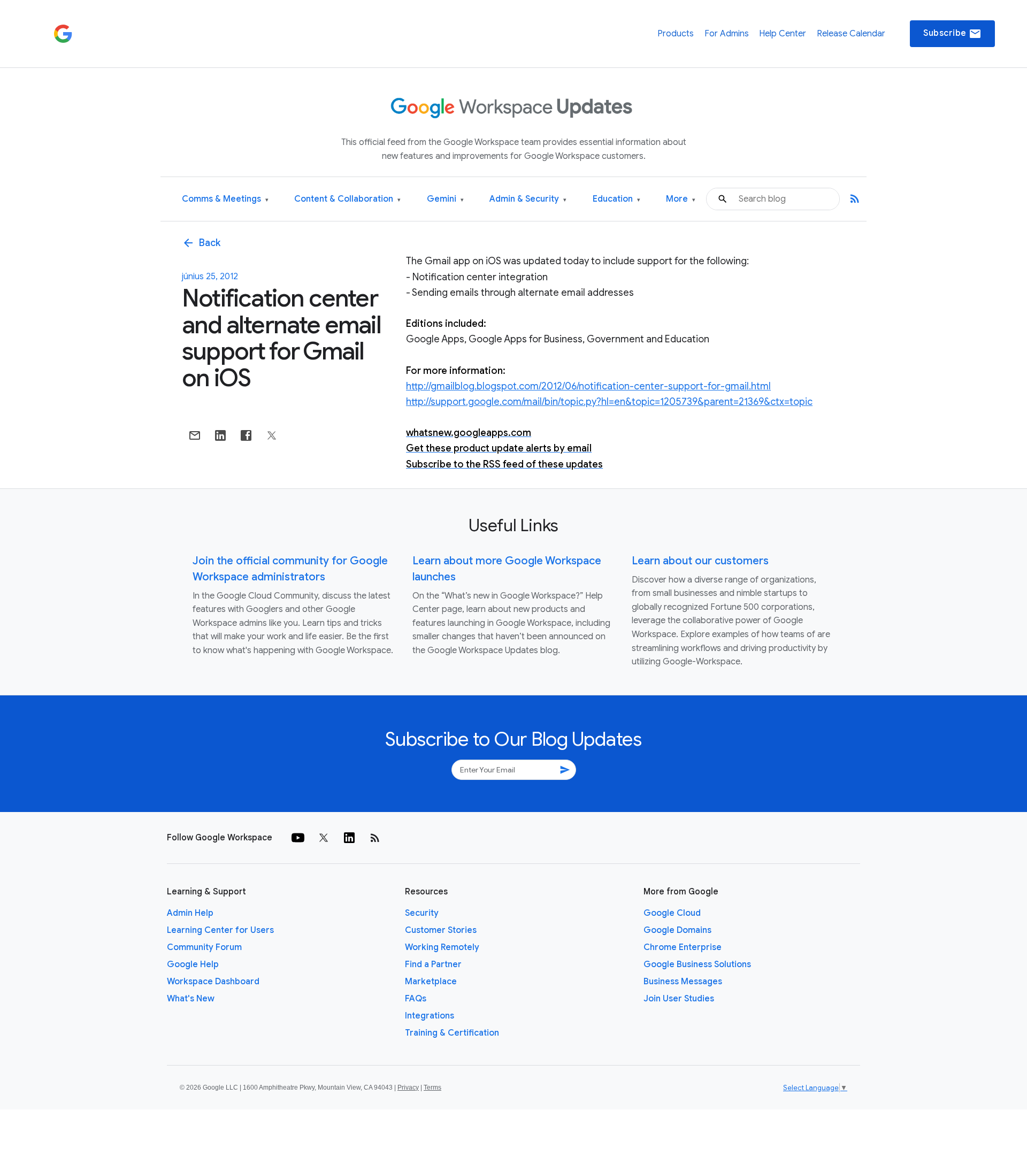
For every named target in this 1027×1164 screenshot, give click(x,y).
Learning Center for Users (220, 930)
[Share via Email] (195, 435)
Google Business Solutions (697, 964)
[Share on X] (272, 435)
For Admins (726, 33)
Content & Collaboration (347, 199)
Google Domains (677, 930)
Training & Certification (452, 1033)
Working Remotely (442, 947)
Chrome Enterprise (682, 947)
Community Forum (204, 947)
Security (422, 913)
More (680, 199)
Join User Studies (678, 998)
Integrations (429, 1015)
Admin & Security (527, 199)
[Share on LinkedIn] (220, 435)
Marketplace (431, 981)
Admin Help (190, 913)
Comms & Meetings (225, 199)
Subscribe (952, 33)
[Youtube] (298, 838)
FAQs (415, 998)
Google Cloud (672, 913)
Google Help (193, 964)
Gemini (445, 199)
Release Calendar (851, 33)
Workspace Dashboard (213, 981)
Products (675, 33)
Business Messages (682, 981)
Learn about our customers (700, 561)
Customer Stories (441, 930)
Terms (432, 1087)
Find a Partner (433, 964)
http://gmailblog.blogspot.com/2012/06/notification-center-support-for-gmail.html (588, 386)
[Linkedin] (349, 838)
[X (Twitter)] (323, 838)
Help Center (782, 33)
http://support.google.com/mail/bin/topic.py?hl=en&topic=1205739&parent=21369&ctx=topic (609, 402)
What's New (190, 998)
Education (616, 199)
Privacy (408, 1087)
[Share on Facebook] (246, 435)
